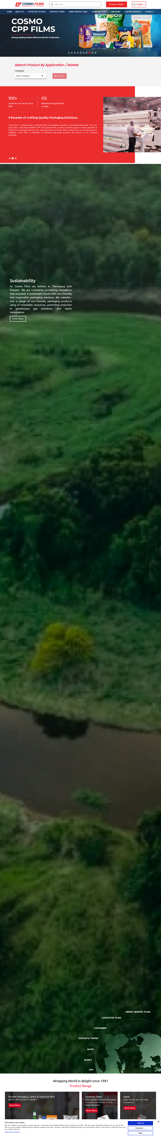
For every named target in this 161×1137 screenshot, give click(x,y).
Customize (139, 1128)
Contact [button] (149, 12)
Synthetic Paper (57, 12)
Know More (17, 318)
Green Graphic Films (78, 12)
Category (19, 70)
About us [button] (19, 12)
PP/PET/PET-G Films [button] (36, 12)
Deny (140, 1133)
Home (9, 12)
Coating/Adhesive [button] (133, 12)
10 (95, 53)
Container (115, 12)
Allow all (140, 1123)
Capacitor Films (99, 12)
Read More (14, 1105)
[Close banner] (158, 1122)
